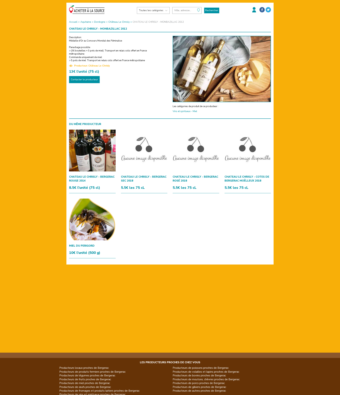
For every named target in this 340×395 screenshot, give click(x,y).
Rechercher (211, 10)
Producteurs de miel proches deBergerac (84, 383)
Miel (195, 111)
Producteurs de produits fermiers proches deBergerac (92, 372)
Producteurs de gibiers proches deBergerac (199, 387)
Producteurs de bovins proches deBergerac (199, 375)
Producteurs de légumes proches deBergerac (87, 375)
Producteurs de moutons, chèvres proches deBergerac (206, 379)
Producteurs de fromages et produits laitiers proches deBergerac (99, 391)
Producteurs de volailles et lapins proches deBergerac (206, 372)
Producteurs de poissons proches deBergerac (201, 368)
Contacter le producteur (84, 79)
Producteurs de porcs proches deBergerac (199, 383)
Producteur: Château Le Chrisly (92, 65)
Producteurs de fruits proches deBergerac (85, 379)
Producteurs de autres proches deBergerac (199, 391)
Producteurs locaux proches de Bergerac (84, 368)
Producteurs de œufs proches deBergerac (85, 387)
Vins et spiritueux (182, 111)
